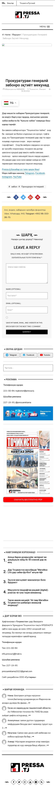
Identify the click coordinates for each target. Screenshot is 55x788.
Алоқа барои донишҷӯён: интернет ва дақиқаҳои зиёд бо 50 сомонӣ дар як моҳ (27, 559)
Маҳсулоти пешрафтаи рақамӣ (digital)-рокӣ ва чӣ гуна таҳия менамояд (28, 591)
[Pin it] (37, 197)
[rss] (41, 782)
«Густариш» (30, 677)
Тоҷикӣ (23, 3)
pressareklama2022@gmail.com (17, 671)
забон (14, 186)
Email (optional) (13, 303)
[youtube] (30, 782)
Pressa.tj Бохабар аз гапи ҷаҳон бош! (20, 169)
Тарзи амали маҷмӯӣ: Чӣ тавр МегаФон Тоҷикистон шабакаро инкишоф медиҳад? (28, 602)
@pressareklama (23, 402)
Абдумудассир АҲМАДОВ (14, 89)
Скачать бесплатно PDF (28, 499)
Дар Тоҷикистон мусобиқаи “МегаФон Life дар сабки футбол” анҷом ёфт (27, 571)
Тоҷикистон (34, 89)
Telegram (30, 213)
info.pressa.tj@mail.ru (12, 653)
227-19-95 (9, 402)
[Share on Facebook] (16, 197)
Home (7, 34)
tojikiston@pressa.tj (24, 390)
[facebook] (13, 782)
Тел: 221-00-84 (9, 648)
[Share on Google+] (30, 197)
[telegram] (36, 782)
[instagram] (25, 782)
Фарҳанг (16, 34)
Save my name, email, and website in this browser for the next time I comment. (24, 325)
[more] (29, 703)
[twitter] (19, 782)
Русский (31, 3)
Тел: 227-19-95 (9, 665)
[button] (44, 26)
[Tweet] (23, 197)
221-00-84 (9, 390)
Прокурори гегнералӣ (32, 186)
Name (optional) (13, 289)
